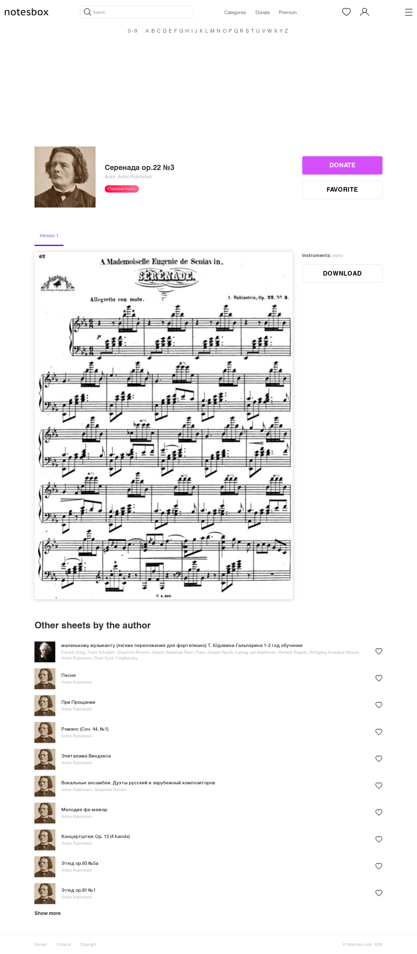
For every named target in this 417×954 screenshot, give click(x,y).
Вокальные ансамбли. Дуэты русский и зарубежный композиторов (138, 783)
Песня (68, 676)
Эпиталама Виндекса (86, 756)
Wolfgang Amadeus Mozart (334, 652)
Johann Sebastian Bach (172, 652)
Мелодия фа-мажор (84, 810)
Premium (288, 12)
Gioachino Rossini (133, 652)
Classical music (122, 188)
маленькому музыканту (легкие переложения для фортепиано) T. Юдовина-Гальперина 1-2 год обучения (182, 646)
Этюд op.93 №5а (79, 864)
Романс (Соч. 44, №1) (84, 729)
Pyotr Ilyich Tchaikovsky (116, 658)
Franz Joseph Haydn (214, 652)
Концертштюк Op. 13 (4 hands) (95, 837)
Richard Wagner (292, 652)
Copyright (88, 944)
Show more (47, 913)
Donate (263, 12)
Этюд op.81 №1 (78, 890)
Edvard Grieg (73, 652)
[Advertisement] (208, 79)
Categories (235, 12)
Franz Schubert (101, 652)
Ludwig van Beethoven (255, 652)
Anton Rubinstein (76, 658)
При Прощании (78, 702)
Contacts (63, 944)
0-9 (133, 31)
